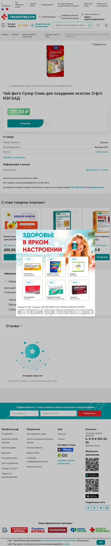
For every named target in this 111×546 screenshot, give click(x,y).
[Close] (92, 233)
